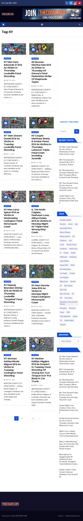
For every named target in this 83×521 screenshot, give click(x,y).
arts (76, 224)
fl (60, 253)
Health (73, 253)
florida (66, 253)
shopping (63, 308)
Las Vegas (63, 273)
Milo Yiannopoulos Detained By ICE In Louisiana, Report (66, 162)
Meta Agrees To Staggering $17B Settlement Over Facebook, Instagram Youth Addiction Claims (68, 459)
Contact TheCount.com (72, 516)
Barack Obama (65, 232)
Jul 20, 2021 (37, 306)
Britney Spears (65, 236)
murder (72, 281)
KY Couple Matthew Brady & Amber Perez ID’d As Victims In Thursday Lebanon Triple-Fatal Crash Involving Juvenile (41, 147)
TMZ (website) (65, 316)
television (72, 308)
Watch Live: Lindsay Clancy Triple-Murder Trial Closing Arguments (68, 433)
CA (74, 236)
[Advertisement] (69, 82)
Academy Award (65, 220)
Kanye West (64, 265)
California (63, 240)
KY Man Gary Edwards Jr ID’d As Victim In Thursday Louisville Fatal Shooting (13, 69)
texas (62, 312)
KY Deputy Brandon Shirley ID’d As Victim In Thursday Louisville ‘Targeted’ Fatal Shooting (13, 294)
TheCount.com (68, 350)
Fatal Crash (73, 249)
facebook (63, 249)
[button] (80, 24)
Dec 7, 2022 (10, 154)
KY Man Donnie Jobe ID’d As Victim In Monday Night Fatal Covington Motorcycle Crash (40, 294)
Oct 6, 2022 (37, 162)
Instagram (72, 257)
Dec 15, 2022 (10, 80)
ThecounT (7, 58)
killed (72, 265)
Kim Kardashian (65, 269)
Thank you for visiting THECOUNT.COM (14, 516)
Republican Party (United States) (68, 303)
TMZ (68, 312)
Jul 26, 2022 (37, 236)
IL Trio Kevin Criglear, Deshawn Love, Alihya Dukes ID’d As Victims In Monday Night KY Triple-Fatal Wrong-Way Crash (41, 221)
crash (62, 244)
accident (63, 224)
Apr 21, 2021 (38, 385)
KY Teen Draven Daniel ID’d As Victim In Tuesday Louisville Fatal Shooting (13, 142)
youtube (63, 324)
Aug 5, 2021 (10, 306)
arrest (70, 224)
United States (69, 320)
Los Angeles (64, 277)
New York (63, 290)
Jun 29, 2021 (10, 380)
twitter (75, 316)
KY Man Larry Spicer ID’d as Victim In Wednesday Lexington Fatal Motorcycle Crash (13, 218)
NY (73, 294)
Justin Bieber (64, 261)
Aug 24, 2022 (10, 230)
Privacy (60, 516)
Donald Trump (71, 244)
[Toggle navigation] (42, 24)
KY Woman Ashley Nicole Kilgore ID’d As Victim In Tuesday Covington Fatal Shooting (13, 367)
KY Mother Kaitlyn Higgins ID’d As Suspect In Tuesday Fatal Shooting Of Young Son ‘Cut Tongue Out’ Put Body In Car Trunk (41, 370)
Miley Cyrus (64, 281)
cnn (70, 240)
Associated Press (66, 228)
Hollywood (63, 257)
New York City (64, 294)
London (72, 273)
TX (61, 320)
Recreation (68, 298)
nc (61, 285)
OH (61, 298)
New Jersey (68, 285)
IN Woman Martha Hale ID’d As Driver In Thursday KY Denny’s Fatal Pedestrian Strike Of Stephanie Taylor (41, 72)
